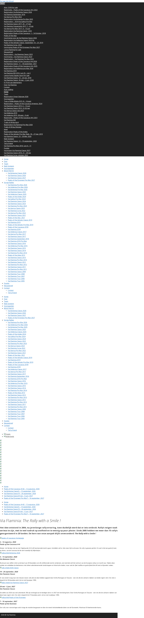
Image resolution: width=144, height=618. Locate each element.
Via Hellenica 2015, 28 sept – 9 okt (16, 115)
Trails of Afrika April (11, 122)
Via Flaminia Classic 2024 (17, 201)
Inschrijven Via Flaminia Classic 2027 (17, 150)
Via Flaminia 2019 (10, 71)
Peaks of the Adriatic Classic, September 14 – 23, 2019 (23, 43)
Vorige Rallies (9, 182)
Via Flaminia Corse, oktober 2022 (16, 155)
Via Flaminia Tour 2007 (16, 276)
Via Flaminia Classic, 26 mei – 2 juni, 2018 (19, 80)
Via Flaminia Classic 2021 (17, 215)
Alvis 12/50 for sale (11, 7)
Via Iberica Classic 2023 (16, 208)
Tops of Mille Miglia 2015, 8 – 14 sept (17, 101)
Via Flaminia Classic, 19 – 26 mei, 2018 (17, 78)
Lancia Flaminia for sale (12, 50)
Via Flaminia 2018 (14, 229)
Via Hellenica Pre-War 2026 (18, 187)
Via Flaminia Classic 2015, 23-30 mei (17, 108)
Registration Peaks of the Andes (16, 132)
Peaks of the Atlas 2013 (16, 255)
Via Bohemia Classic (19, 491)
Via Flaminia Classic (20, 493)
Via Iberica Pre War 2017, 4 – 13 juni (17, 29)
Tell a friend (8, 143)
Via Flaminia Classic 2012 (17, 262)
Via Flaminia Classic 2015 (17, 248)
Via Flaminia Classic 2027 (17, 178)
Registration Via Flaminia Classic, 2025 (18, 31)
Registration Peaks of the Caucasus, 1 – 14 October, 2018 (25, 33)
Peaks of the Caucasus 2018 (18, 227)
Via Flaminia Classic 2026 (17, 175)
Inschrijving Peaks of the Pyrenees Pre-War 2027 (22, 47)
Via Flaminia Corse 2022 (16, 211)
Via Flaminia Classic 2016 (17, 243)
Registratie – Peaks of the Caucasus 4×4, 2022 (21, 10)
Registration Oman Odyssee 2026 (16, 97)
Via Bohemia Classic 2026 (17, 173)
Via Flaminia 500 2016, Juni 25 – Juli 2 (17, 73)
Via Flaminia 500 (10, 120)
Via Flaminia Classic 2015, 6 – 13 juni (17, 106)
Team (6, 94)
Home (6, 92)
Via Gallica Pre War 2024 (16, 199)
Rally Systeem (9, 139)
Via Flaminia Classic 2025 (17, 192)
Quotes (6, 148)
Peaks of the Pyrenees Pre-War (24, 498)
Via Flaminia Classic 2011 (17, 267)
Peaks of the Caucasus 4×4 (21, 489)
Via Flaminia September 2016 (14, 14)
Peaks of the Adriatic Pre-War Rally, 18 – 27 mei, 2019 (23, 134)
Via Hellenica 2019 (10, 113)
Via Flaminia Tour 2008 (16, 274)
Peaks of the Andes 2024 (17, 197)
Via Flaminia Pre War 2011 (17, 269)
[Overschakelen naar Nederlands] (9, 436)
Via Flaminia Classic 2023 (17, 204)
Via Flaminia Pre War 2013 (17, 260)
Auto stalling (8, 89)
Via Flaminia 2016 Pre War (17, 241)
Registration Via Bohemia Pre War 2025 (18, 19)
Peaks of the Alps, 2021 (16, 218)
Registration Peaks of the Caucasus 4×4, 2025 (20, 66)
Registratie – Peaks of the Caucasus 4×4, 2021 (21, 118)
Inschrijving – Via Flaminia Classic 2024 (18, 57)
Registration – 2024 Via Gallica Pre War (18, 22)
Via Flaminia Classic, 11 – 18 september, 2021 (20, 64)
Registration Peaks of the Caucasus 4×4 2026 (20, 61)
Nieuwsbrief (8, 52)
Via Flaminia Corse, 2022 (13, 45)
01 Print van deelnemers (13, 82)
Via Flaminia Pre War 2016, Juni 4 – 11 (17, 146)
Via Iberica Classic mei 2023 (14, 111)
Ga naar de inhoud (7, 1)
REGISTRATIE (9, 171)
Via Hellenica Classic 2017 (17, 232)
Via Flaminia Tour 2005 (16, 281)
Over (5, 161)
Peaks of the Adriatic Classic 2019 (20, 220)
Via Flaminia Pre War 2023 (17, 206)
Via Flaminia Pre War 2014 (17, 253)
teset (6, 129)
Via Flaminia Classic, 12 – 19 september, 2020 (20, 141)
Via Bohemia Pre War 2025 (17, 190)
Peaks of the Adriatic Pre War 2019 (20, 225)
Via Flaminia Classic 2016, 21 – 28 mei (17, 153)
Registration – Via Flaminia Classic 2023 (18, 54)
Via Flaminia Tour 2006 (16, 279)
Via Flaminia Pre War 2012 (17, 265)
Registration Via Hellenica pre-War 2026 (18, 68)
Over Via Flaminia (10, 85)
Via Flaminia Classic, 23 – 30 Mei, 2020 (17, 136)
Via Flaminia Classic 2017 (17, 236)
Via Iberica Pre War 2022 (13, 17)
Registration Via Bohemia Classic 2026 (18, 12)
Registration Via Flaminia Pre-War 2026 (18, 125)
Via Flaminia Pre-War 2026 (17, 185)
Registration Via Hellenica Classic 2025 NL (19, 40)
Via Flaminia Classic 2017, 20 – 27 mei (17, 24)
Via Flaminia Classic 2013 (17, 257)
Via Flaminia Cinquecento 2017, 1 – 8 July (18, 26)
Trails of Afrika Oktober (12, 127)
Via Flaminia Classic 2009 (17, 272)
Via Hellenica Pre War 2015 (17, 246)
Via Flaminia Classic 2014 (17, 250)
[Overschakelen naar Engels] (7, 434)
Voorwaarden (9, 99)
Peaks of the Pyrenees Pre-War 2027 (21, 180)
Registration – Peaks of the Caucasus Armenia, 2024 (23, 104)
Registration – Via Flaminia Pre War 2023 (19, 59)
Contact (7, 87)
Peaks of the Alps (10, 36)
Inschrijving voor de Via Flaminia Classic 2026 (20, 38)
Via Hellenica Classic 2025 (17, 194)
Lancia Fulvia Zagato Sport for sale (16, 75)
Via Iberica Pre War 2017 (17, 234)
